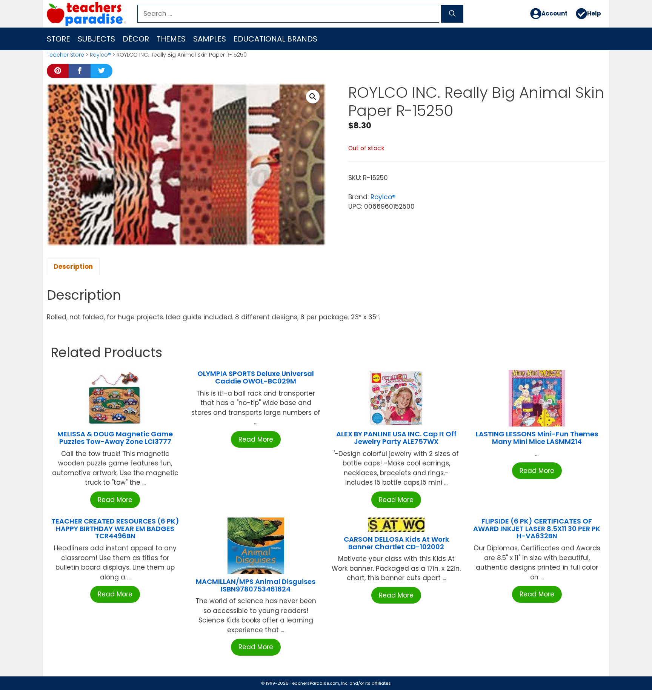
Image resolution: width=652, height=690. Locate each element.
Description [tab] (73, 266)
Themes (171, 39)
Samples (209, 39)
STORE (58, 39)
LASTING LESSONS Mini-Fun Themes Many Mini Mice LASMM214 (537, 437)
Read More (115, 499)
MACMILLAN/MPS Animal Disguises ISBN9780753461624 (255, 585)
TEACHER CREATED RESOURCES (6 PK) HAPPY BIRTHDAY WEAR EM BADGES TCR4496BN (115, 528)
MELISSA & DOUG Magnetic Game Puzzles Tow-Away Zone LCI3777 (115, 437)
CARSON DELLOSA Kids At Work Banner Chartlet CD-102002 (396, 542)
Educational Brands (275, 39)
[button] (313, 96)
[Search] (452, 14)
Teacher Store (65, 55)
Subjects (96, 39)
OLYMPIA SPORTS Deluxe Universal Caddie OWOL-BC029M (255, 377)
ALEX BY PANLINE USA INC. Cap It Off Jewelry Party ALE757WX (396, 437)
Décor (136, 39)
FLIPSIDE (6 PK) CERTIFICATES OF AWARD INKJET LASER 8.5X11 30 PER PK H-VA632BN (536, 528)
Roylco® (100, 55)
